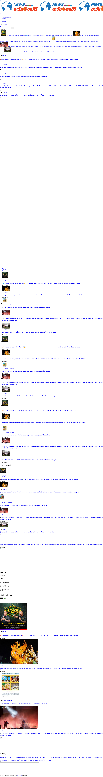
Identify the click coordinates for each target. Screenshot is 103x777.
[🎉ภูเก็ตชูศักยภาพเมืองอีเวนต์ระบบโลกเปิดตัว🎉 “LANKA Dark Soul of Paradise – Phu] (5, 277)
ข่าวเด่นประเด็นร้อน (6, 17)
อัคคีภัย (22, 760)
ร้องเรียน (86, 757)
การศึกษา (2, 757)
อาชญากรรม (26, 760)
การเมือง (6, 757)
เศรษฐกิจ (36, 760)
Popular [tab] (4, 269)
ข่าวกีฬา (4, 20)
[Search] (0, 26)
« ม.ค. (1, 592)
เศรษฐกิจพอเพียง (41, 760)
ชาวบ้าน (53, 757)
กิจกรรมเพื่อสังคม (14, 757)
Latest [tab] (4, 268)
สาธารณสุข (7, 760)
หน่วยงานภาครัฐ (14, 760)
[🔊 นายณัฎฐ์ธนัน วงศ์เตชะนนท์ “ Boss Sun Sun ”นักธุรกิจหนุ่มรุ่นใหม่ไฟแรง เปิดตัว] (6, 314)
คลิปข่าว (4, 18)
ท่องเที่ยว (4, 21)
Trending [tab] (4, 270)
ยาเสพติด (82, 757)
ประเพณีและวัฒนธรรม (7, 23)
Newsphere (19, 775)
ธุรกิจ (3, 56)
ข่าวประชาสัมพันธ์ (27, 757)
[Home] (0, 13)
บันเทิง (65, 757)
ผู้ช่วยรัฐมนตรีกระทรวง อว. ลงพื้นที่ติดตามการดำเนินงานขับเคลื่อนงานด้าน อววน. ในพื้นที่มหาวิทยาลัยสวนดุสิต (30, 51)
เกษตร (34, 760)
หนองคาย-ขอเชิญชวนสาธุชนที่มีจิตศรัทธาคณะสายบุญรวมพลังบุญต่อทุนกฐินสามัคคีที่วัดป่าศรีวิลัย (74, 41)
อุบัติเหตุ (31, 760)
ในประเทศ (4, 24)
